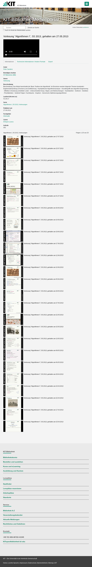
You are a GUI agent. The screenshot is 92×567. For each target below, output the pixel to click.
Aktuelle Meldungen (11, 519)
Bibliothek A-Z (9, 511)
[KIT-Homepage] (9, 3)
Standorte (7, 497)
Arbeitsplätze (8, 493)
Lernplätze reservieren (12, 488)
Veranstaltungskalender (13, 515)
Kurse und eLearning (11, 466)
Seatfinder (7, 484)
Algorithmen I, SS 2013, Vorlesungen (15, 104)
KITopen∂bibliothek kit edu (14, 542)
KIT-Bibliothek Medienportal (31, 19)
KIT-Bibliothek (21, 5)
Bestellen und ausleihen (13, 462)
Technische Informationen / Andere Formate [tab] (31, 62)
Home (5, 563)
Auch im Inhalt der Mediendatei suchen (17, 30)
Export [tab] (50, 62)
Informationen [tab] (9, 62)
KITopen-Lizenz (8, 122)
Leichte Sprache (13, 563)
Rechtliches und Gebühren (14, 524)
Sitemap (51, 563)
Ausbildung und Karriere (13, 471)
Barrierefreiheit (42, 563)
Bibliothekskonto (10, 457)
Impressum (23, 563)
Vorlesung (6, 81)
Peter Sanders (8, 69)
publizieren (86, 27)
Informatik (6, 116)
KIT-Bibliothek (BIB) (9, 75)
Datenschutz (32, 563)
